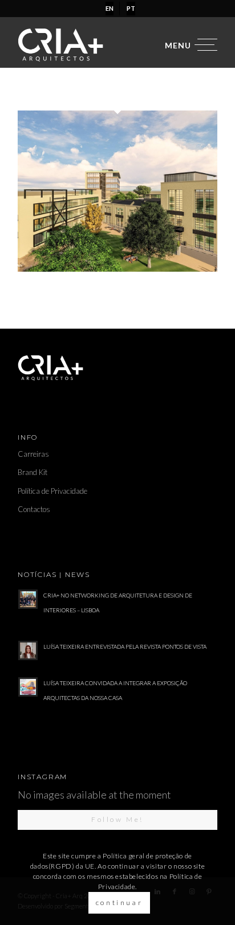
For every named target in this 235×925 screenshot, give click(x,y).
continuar (119, 902)
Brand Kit (32, 472)
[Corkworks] (117, 267)
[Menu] (185, 45)
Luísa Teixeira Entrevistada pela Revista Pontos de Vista (124, 646)
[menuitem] (110, 8)
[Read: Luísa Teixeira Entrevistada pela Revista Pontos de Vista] (28, 650)
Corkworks (44, 278)
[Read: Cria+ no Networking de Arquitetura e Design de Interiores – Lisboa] (28, 599)
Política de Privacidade (52, 491)
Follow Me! (117, 819)
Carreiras (33, 454)
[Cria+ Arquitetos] (97, 45)
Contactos (34, 509)
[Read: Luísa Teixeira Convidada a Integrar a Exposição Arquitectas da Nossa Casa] (28, 687)
